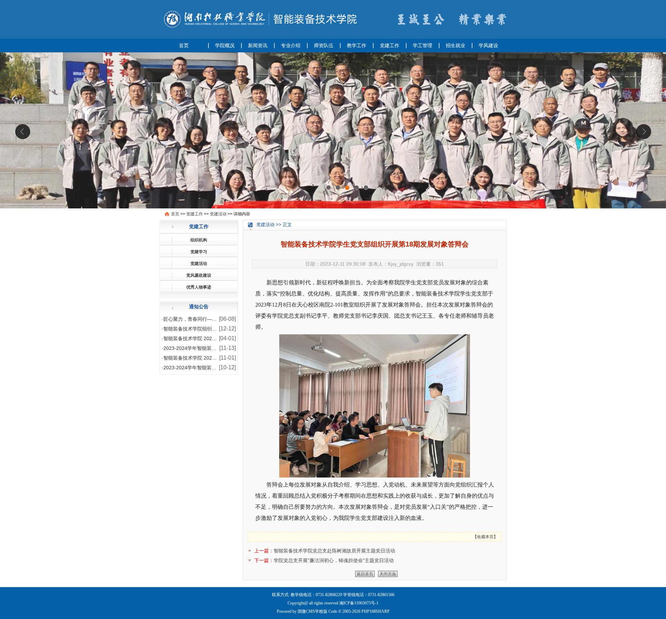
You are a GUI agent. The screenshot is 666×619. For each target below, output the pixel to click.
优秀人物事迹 (198, 287)
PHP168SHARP (375, 611)
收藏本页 (485, 536)
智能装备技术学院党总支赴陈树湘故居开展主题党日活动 (334, 550)
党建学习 (198, 251)
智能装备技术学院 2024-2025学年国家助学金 (212, 358)
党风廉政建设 (198, 275)
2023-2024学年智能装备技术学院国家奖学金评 (214, 367)
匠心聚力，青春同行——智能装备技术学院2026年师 (219, 319)
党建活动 (218, 214)
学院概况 (224, 45)
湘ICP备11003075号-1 (358, 603)
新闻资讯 (257, 45)
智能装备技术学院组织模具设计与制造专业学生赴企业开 (224, 329)
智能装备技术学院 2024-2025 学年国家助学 (210, 338)
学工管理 (422, 45)
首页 (184, 45)
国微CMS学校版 (312, 611)
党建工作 (389, 45)
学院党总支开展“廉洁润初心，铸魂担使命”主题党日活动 (334, 560)
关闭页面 (387, 573)
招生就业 (455, 45)
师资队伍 (323, 45)
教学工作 (356, 45)
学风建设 (488, 45)
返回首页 (365, 573)
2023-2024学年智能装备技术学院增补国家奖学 (214, 348)
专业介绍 (290, 45)
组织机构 (198, 240)
